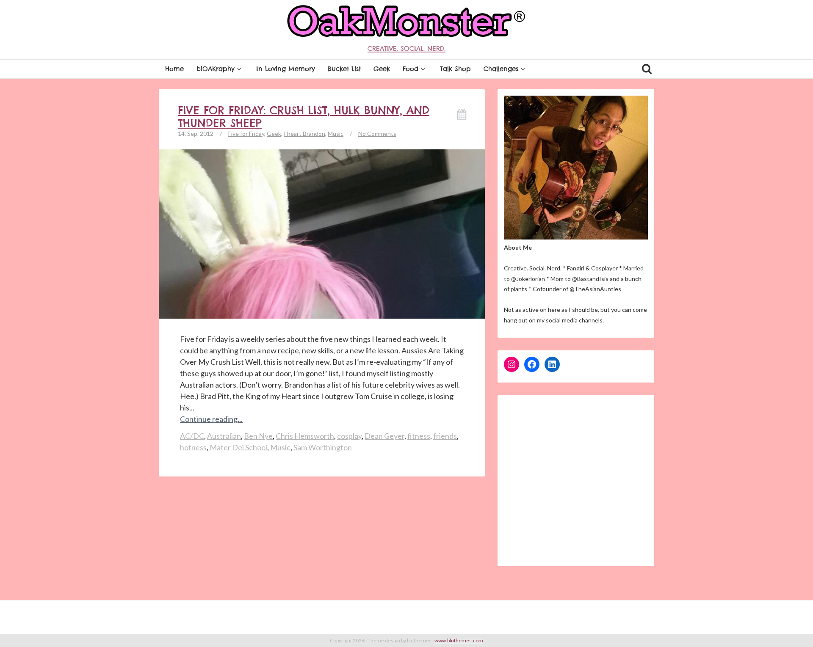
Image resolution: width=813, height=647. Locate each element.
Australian (224, 436)
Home (174, 69)
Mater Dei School (238, 447)
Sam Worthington (322, 447)
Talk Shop (455, 69)
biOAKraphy (215, 69)
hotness (193, 447)
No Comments (377, 133)
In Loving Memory (285, 69)
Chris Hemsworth (305, 436)
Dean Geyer (384, 436)
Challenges (501, 69)
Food (410, 69)
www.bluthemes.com (458, 640)
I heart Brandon (304, 133)
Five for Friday (246, 133)
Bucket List (344, 69)
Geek (381, 69)
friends (445, 436)
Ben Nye (258, 436)
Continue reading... (211, 419)
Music (335, 133)
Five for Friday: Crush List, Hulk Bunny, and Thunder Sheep (303, 117)
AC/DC (192, 436)
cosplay (349, 436)
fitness (418, 436)
